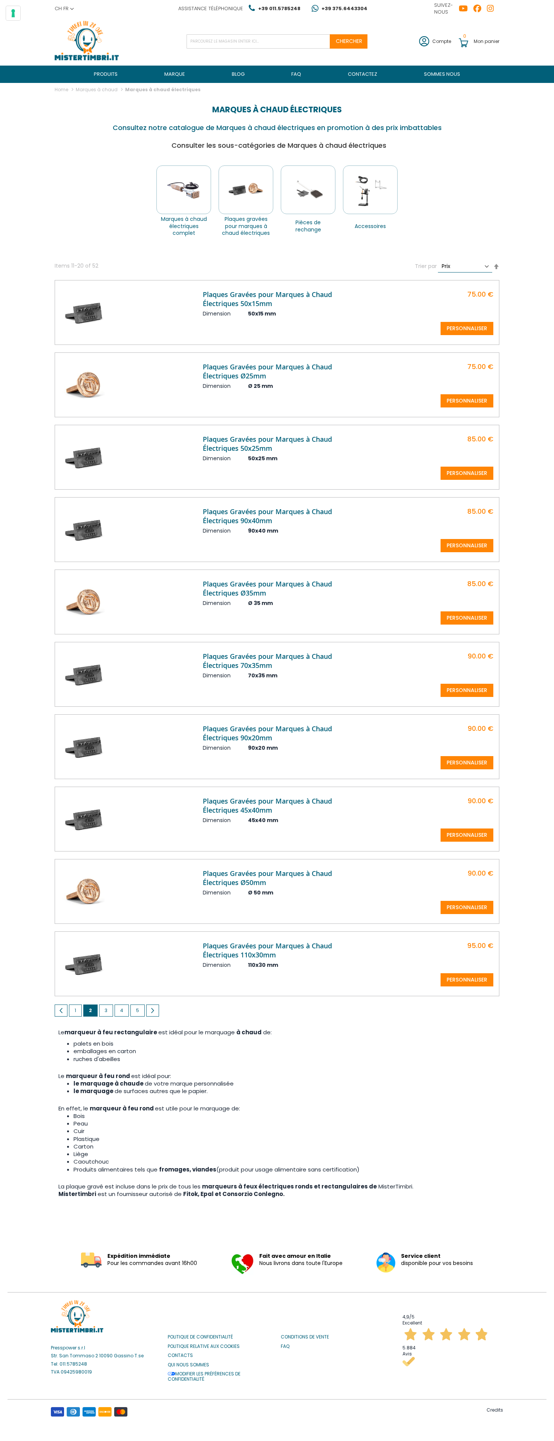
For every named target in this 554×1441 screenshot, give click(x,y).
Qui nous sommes (188, 1364)
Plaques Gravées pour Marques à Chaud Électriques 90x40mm (267, 516)
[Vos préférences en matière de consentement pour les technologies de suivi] (13, 13)
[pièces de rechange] (308, 190)
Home (62, 89)
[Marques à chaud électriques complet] (183, 190)
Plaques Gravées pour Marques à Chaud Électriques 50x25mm (267, 444)
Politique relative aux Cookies (204, 1346)
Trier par (426, 266)
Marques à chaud (97, 89)
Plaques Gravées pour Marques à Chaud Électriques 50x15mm (267, 299)
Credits (495, 1410)
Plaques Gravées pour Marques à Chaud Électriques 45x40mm (267, 805)
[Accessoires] (370, 190)
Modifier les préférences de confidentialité (204, 1376)
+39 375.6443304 (344, 8)
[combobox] (277, 41)
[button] (64, 8)
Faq (285, 1346)
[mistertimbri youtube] (466, 9)
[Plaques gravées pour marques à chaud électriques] (245, 190)
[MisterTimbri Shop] (87, 41)
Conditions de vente (305, 1337)
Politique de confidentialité (200, 1337)
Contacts (180, 1355)
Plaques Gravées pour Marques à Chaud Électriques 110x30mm (267, 950)
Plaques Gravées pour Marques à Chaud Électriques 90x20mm (267, 733)
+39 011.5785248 (279, 8)
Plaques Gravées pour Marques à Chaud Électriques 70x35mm (267, 661)
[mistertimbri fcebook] (480, 9)
